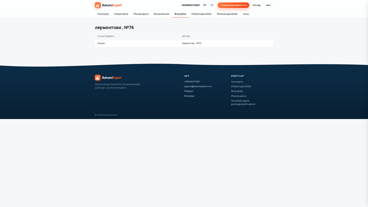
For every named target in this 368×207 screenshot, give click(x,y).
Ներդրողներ (121, 14)
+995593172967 (190, 5)
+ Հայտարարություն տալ (233, 5)
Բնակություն (141, 14)
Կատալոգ (103, 14)
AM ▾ (268, 5)
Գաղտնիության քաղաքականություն (243, 102)
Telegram (188, 91)
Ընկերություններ (201, 14)
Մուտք (256, 5)
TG (212, 5)
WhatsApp (189, 96)
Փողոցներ (180, 14)
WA (204, 5)
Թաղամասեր (161, 14)
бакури (101, 43)
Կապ (246, 14)
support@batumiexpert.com (198, 86)
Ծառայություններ (227, 14)
